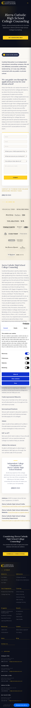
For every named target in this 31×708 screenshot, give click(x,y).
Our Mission (4, 577)
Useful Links (4, 629)
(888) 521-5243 (4, 661)
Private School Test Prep (7, 591)
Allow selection (16, 378)
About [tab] (25, 328)
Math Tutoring (19, 599)
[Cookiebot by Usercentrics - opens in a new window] (22, 324)
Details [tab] (15, 328)
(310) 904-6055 (4, 681)
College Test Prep (5, 594)
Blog (17, 638)
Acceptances (19, 611)
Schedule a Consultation (16, 554)
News (3, 638)
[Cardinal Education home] (9, 3)
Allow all (15, 374)
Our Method (4, 580)
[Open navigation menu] (27, 3)
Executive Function (6, 618)
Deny (15, 383)
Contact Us (4, 643)
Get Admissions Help (16, 37)
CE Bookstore (4, 632)
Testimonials (19, 616)
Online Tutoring (20, 591)
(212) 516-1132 (4, 700)
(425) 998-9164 (4, 690)
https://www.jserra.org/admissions (18, 512)
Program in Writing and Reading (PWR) (7, 612)
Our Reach (18, 614)
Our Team (3, 582)
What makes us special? (22, 629)
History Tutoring (20, 594)
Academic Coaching (6, 615)
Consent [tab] (5, 328)
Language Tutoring (21, 602)
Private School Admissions (22, 580)
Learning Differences (6, 620)
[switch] (27, 358)
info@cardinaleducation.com (15, 661)
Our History (19, 632)
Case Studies (19, 619)
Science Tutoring (20, 597)
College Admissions (21, 577)
